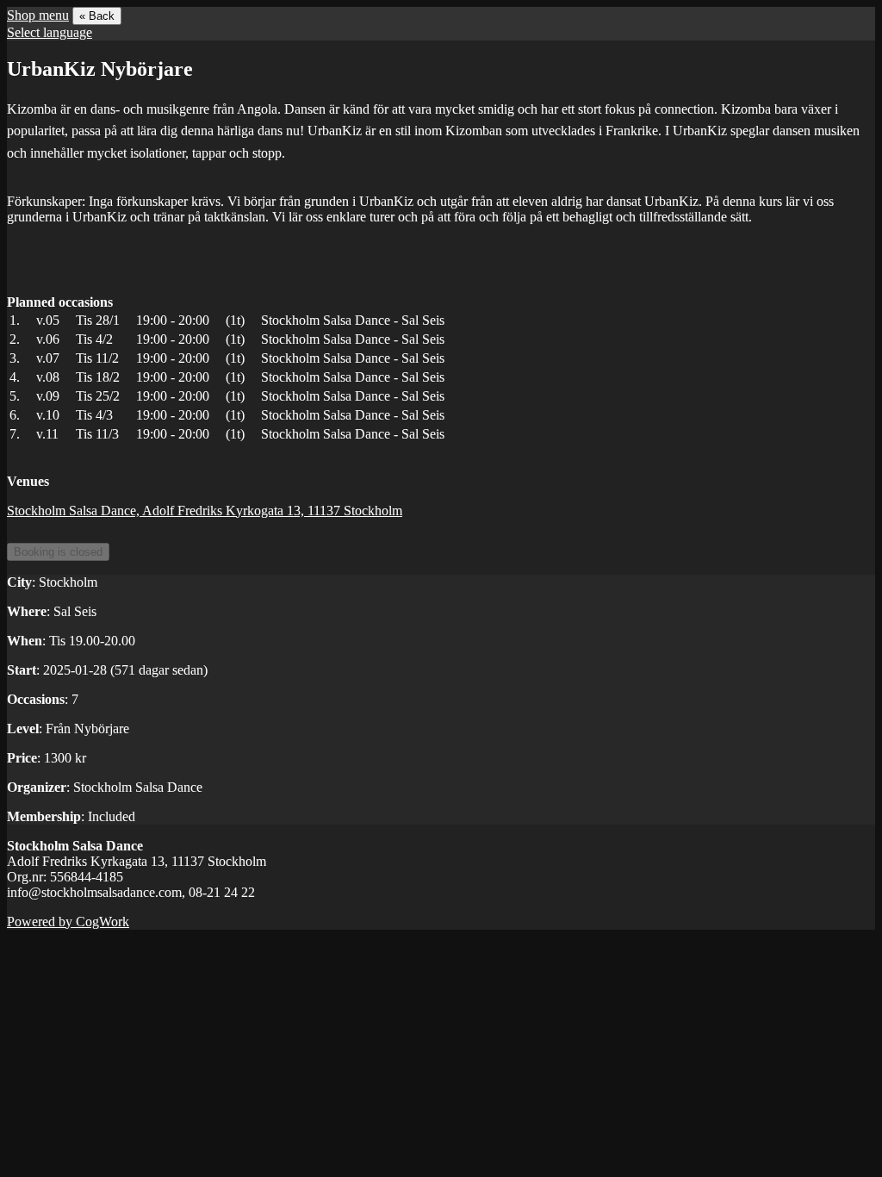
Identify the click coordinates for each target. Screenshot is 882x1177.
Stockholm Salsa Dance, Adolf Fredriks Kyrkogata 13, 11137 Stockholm (204, 510)
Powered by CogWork (68, 921)
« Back (97, 15)
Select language (49, 32)
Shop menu (38, 15)
